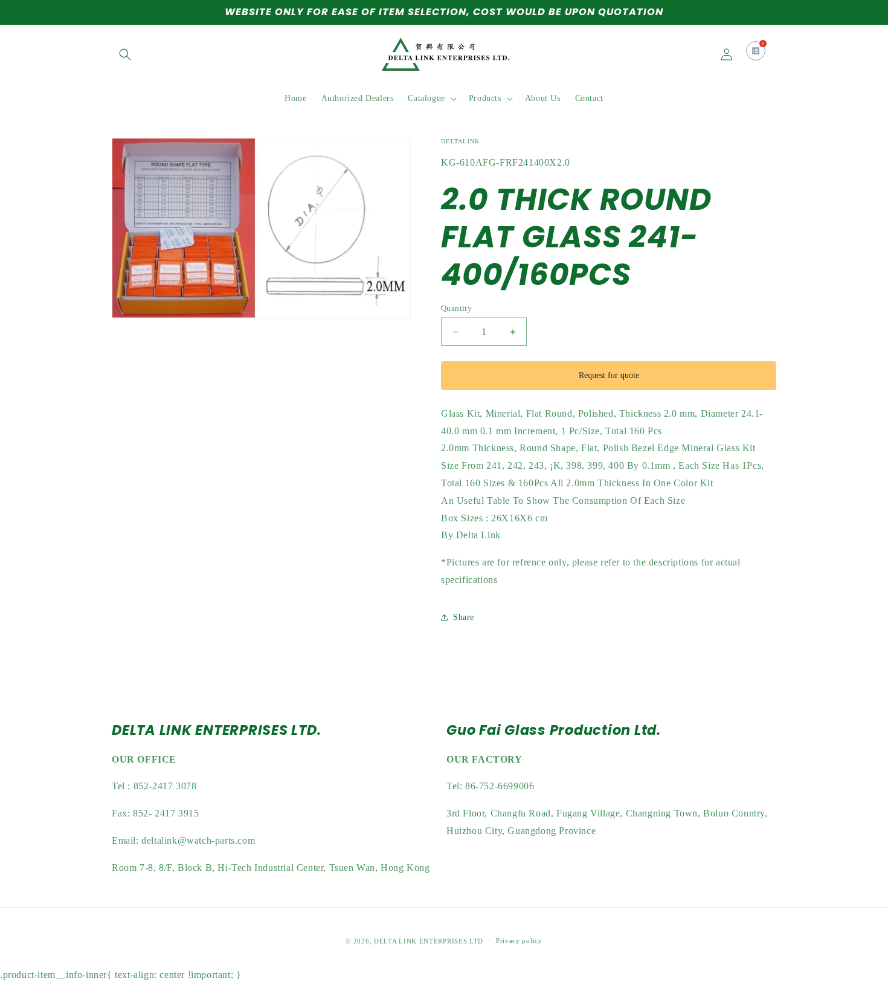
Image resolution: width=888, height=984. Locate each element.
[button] (125, 54)
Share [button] (463, 617)
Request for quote (609, 375)
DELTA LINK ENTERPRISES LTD (428, 941)
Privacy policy (519, 941)
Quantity (456, 308)
